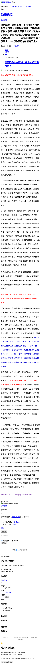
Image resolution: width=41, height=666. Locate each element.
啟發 (14, 524)
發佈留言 (4, 543)
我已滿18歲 (5, 662)
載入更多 (4, 531)
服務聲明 (20, 639)
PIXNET (9, 637)
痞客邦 (14, 517)
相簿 (6, 50)
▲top (2, 528)
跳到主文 (4, 20)
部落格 (7, 52)
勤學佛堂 (7, 14)
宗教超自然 (16, 522)
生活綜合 (16, 46)
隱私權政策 (34, 637)
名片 (6, 54)
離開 (11, 662)
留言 (18, 517)
